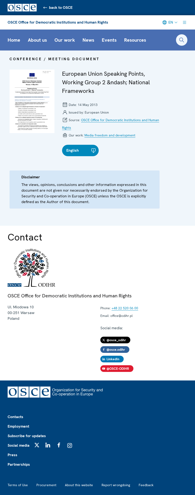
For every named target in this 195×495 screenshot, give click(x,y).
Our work (64, 40)
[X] (36, 445)
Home (14, 40)
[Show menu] (184, 22)
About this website (79, 485)
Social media (18, 445)
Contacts (15, 416)
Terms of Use (18, 485)
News (88, 40)
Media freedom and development (109, 135)
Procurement (46, 485)
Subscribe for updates (27, 435)
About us (37, 40)
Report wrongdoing (116, 485)
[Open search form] (181, 40)
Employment (18, 426)
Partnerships (19, 464)
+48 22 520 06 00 (125, 308)
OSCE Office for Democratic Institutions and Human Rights (58, 22)
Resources (135, 40)
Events (109, 40)
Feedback (146, 485)
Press (12, 454)
